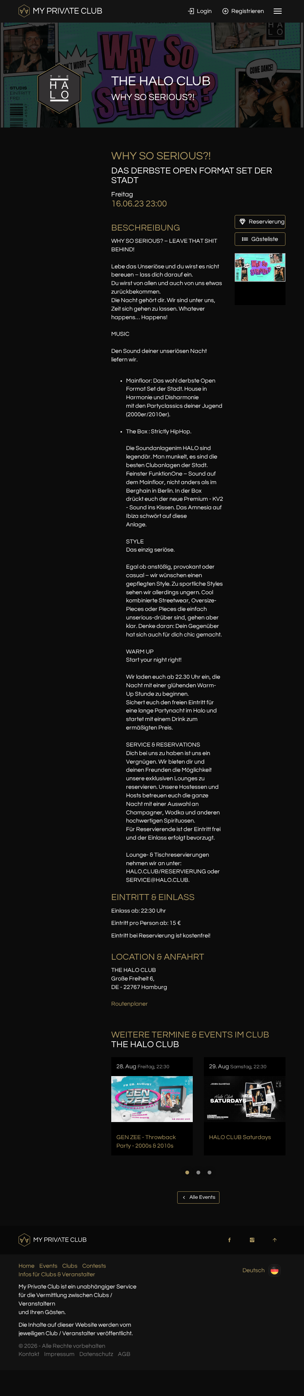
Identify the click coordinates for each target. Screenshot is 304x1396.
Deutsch (253, 1270)
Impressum (59, 1354)
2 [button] (198, 1172)
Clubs (69, 1266)
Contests (94, 1266)
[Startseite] (60, 11)
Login (204, 11)
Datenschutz (96, 1354)
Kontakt (29, 1354)
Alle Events (201, 1197)
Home (26, 1266)
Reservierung (266, 222)
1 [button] (187, 1172)
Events (48, 1266)
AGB (124, 1354)
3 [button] (209, 1172)
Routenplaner (129, 1004)
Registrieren (247, 11)
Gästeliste (264, 239)
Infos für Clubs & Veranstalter (57, 1274)
